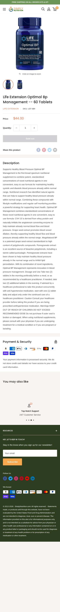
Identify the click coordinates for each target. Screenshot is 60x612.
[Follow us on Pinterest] (22, 478)
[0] (55, 9)
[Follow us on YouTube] (27, 478)
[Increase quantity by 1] (34, 128)
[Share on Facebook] (38, 150)
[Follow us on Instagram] (16, 478)
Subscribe (12, 462)
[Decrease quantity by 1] (16, 128)
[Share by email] (55, 150)
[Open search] (43, 9)
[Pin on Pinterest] (44, 150)
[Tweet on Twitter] (49, 150)
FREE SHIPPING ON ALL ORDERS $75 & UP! (30, 2)
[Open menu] (4, 9)
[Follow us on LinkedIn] (33, 478)
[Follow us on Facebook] (5, 478)
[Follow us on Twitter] (10, 478)
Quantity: (7, 128)
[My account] (48, 9)
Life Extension (11, 109)
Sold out (30, 138)
